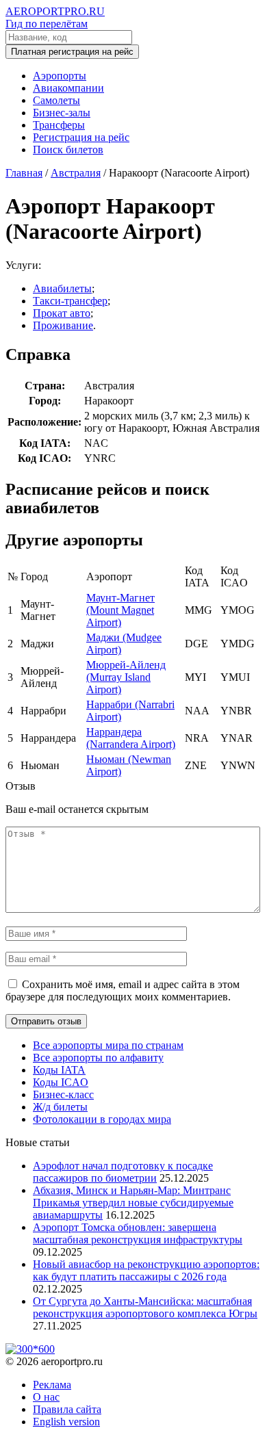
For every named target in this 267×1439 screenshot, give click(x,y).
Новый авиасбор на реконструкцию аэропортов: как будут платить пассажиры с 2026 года (146, 1270)
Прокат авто (61, 313)
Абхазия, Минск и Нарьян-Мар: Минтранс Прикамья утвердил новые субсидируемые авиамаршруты (133, 1202)
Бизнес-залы (61, 112)
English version (66, 1421)
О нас (46, 1397)
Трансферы (59, 125)
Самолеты (56, 100)
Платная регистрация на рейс (72, 52)
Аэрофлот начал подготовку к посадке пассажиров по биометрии (123, 1172)
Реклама (52, 1384)
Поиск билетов (68, 149)
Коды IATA (59, 1070)
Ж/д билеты (60, 1107)
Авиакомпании (68, 88)
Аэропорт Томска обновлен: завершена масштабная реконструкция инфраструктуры (137, 1233)
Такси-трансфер (70, 301)
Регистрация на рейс (81, 137)
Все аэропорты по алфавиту (98, 1057)
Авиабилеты (62, 288)
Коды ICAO (60, 1082)
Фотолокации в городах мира (102, 1119)
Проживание (63, 325)
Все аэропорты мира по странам (108, 1045)
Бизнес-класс (63, 1094)
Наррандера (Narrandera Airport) (130, 738)
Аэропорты (59, 75)
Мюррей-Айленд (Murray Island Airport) (126, 677)
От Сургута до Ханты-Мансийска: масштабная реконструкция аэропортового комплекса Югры (145, 1307)
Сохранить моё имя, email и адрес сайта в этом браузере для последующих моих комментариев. (122, 990)
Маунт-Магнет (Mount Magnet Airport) (120, 610)
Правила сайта (67, 1409)
